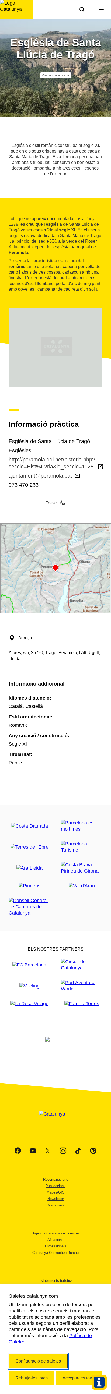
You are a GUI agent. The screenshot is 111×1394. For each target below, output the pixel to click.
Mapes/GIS (55, 1192)
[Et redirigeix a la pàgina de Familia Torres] (81, 1004)
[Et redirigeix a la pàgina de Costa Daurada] (29, 826)
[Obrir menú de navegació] (101, 9)
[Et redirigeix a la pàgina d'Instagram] (63, 1151)
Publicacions (55, 1186)
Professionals (55, 1246)
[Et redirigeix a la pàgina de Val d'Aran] (82, 886)
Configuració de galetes (38, 1361)
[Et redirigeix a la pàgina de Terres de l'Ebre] (29, 847)
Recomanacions (55, 1179)
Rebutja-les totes (31, 1378)
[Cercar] (82, 9)
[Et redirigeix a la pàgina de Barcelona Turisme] (81, 847)
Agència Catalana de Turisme (56, 1233)
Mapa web (56, 1205)
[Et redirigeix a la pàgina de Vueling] (29, 986)
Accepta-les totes (79, 1378)
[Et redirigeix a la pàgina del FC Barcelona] (29, 965)
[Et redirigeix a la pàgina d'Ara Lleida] (29, 868)
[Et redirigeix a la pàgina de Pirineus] (29, 886)
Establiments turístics (56, 1281)
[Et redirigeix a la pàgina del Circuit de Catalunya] (81, 965)
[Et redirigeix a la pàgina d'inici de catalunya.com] (55, 1120)
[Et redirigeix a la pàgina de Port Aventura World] (81, 986)
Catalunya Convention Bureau (55, 1253)
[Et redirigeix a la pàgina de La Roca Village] (29, 1004)
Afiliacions (55, 1240)
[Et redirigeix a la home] (16, 9)
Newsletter (55, 1199)
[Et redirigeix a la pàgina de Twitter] (48, 1151)
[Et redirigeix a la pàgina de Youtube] (33, 1151)
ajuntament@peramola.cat (40, 476)
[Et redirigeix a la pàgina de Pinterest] (93, 1151)
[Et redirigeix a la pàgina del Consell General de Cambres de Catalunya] (29, 907)
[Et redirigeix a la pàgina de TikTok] (78, 1151)
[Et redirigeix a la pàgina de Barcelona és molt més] (81, 826)
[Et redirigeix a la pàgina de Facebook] (18, 1151)
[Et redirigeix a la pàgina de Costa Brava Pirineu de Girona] (81, 868)
